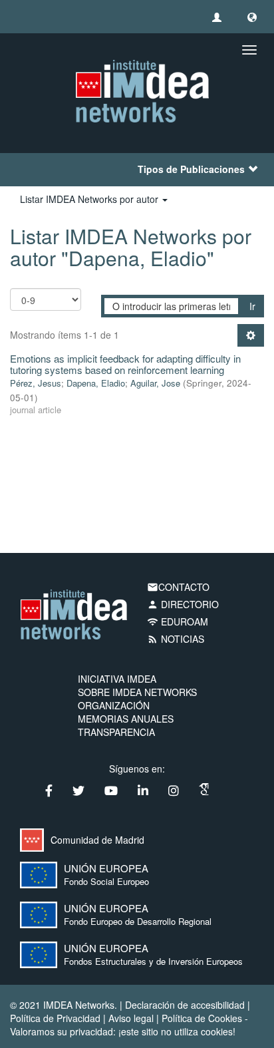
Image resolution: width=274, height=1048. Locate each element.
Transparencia (116, 732)
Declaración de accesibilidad (185, 1004)
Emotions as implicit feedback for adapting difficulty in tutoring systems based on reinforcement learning (125, 364)
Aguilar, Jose (155, 383)
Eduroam (177, 621)
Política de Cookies (202, 1018)
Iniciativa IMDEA (117, 678)
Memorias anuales (126, 718)
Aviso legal (131, 1018)
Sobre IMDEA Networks (137, 692)
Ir (252, 306)
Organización (114, 705)
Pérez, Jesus (35, 383)
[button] (252, 16)
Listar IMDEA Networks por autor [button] (90, 199)
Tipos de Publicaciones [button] (191, 169)
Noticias (175, 638)
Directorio (183, 604)
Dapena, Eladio (96, 383)
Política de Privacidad (55, 1018)
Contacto (178, 587)
